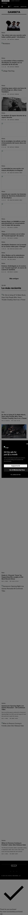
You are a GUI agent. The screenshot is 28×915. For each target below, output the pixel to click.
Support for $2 (15, 466)
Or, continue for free (16, 474)
